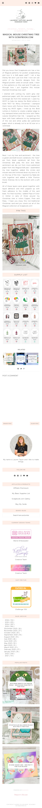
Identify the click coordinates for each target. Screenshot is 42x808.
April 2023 (8, 645)
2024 (7, 624)
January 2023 (9, 652)
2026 (7, 620)
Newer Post (7, 423)
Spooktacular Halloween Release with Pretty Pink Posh (21, 725)
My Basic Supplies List (21, 493)
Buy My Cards (21, 504)
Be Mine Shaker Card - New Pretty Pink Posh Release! (21, 765)
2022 (7, 654)
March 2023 (9, 647)
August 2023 (9, 637)
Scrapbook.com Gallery (21, 499)
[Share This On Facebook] (18, 369)
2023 (7, 626)
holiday (30, 29)
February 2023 (10, 649)
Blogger (25, 790)
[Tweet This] (21, 369)
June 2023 (8, 641)
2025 (7, 622)
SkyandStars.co (20, 805)
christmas (12, 29)
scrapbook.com (21, 31)
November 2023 (11, 631)
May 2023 (8, 643)
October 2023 (10, 633)
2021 (7, 656)
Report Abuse (21, 795)
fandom (22, 29)
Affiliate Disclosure (21, 488)
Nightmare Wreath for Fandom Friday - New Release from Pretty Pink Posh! (21, 685)
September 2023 (11, 635)
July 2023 (8, 639)
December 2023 (11, 629)
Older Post (35, 423)
